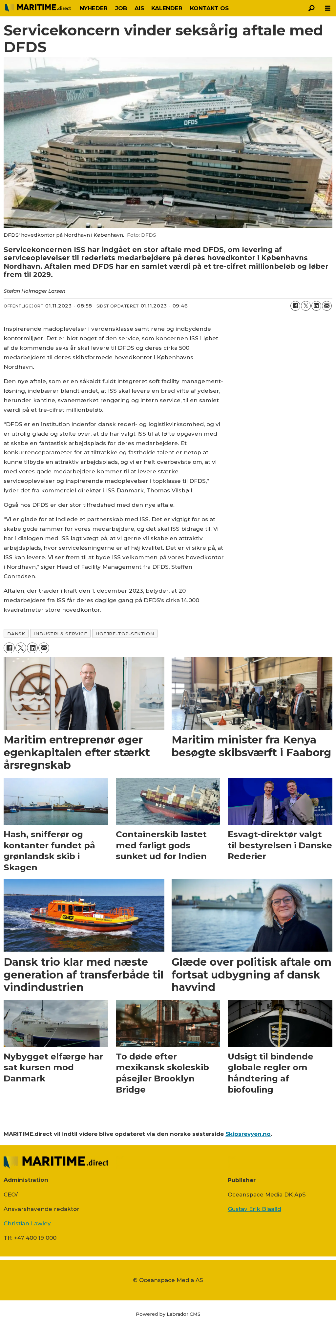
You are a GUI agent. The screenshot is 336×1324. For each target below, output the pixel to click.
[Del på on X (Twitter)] (306, 306)
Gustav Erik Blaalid (254, 1209)
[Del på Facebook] (295, 306)
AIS (139, 8)
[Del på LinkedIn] (316, 306)
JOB (121, 8)
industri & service (60, 633)
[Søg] (311, 8)
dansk (16, 633)
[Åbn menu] (327, 8)
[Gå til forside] (38, 8)
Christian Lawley (27, 1223)
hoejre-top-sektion (124, 633)
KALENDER (166, 8)
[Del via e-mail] (327, 306)
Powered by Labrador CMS (168, 1314)
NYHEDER (94, 8)
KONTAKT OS (209, 8)
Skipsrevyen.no (248, 1134)
